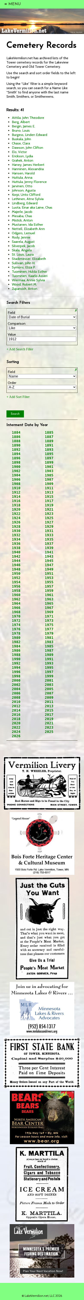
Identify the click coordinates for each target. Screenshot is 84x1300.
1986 (16, 651)
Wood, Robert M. (24, 284)
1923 (49, 514)
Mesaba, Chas (22, 216)
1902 (16, 471)
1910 (16, 488)
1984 (16, 646)
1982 (16, 642)
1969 (49, 612)
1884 (16, 432)
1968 (16, 612)
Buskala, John (21, 139)
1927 (49, 522)
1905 (49, 475)
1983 (49, 642)
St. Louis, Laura (23, 254)
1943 (49, 556)
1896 (16, 458)
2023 (49, 727)
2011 (49, 702)
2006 (16, 693)
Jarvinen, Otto (22, 186)
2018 (16, 719)
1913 (49, 492)
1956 (16, 586)
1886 (16, 437)
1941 (49, 552)
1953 (49, 578)
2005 (49, 689)
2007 (49, 693)
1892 (16, 450)
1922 (16, 514)
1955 (49, 582)
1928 (16, 527)
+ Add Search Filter (19, 349)
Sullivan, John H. (23, 263)
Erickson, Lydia (22, 156)
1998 (16, 676)
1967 (49, 608)
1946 (16, 565)
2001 (49, 680)
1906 (16, 480)
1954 (16, 582)
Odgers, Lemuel (23, 233)
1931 (49, 531)
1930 (16, 531)
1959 (49, 591)
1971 (49, 616)
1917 (49, 501)
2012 (16, 706)
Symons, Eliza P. (24, 267)
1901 (49, 467)
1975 (49, 625)
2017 (49, 715)
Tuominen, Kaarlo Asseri (29, 276)
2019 (49, 719)
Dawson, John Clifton (27, 148)
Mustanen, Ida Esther (27, 225)
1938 (16, 548)
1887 (49, 437)
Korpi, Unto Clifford (26, 195)
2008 (16, 698)
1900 (16, 467)
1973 (49, 621)
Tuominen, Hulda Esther (29, 272)
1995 (49, 668)
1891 (49, 445)
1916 (16, 501)
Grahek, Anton (22, 160)
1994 (16, 668)
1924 (16, 518)
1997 (49, 672)
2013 (49, 706)
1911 (49, 488)
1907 (49, 480)
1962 (16, 599)
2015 (49, 710)
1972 (16, 621)
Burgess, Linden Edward (29, 135)
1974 (16, 625)
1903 (49, 471)
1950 (16, 574)
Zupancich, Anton (24, 289)
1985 (49, 646)
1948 (16, 569)
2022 (16, 727)
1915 (49, 497)
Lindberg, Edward (24, 203)
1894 (16, 454)
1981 (49, 638)
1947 (49, 565)
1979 (49, 633)
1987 (49, 651)
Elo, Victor (19, 152)
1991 (49, 659)
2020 (16, 723)
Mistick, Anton (22, 220)
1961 (49, 595)
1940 (16, 552)
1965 (49, 603)
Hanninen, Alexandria (28, 169)
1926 (16, 522)
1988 (16, 655)
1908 (16, 484)
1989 (49, 655)
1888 (16, 441)
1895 (49, 454)
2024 (16, 732)
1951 (49, 574)
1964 (16, 603)
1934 (16, 539)
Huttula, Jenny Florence (29, 182)
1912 (16, 492)
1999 (49, 676)
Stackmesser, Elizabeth (29, 259)
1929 (49, 527)
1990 (16, 659)
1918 (16, 505)
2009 (49, 698)
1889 (49, 441)
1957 (49, 586)
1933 (49, 535)
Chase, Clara (21, 143)
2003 (49, 685)
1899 (49, 462)
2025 (49, 732)
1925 (49, 518)
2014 (16, 710)
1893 (49, 450)
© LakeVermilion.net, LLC (42, 1296)
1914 (16, 497)
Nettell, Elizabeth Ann (28, 229)
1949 (49, 569)
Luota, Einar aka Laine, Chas (32, 207)
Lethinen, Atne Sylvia (28, 199)
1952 (16, 578)
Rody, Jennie (21, 237)
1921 (49, 509)
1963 (49, 599)
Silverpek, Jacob (23, 246)
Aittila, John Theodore (28, 118)
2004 (16, 689)
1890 (16, 445)
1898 (16, 462)
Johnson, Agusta (24, 190)
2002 (16, 685)
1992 (16, 663)
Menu (12, 4)
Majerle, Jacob (22, 212)
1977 (49, 629)
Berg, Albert (21, 122)
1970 (16, 616)
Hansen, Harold (23, 173)
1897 (49, 458)
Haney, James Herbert (28, 165)
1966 (16, 608)
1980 (16, 638)
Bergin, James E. (23, 126)
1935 (49, 539)
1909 (49, 484)
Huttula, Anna (22, 177)
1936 (16, 544)
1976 (16, 629)
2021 (49, 723)
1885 (49, 432)
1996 (16, 672)
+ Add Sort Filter (18, 397)
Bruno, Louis (21, 130)
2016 (16, 715)
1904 (16, 475)
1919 (49, 505)
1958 (16, 591)
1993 (49, 663)
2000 (16, 680)
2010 (16, 702)
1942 (16, 556)
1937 (49, 544)
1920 (16, 509)
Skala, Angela (22, 250)
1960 (16, 595)
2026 (16, 736)
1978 (16, 633)
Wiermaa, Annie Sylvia (28, 280)
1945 (49, 561)
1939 (49, 548)
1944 (16, 561)
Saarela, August (23, 242)
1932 (16, 535)
